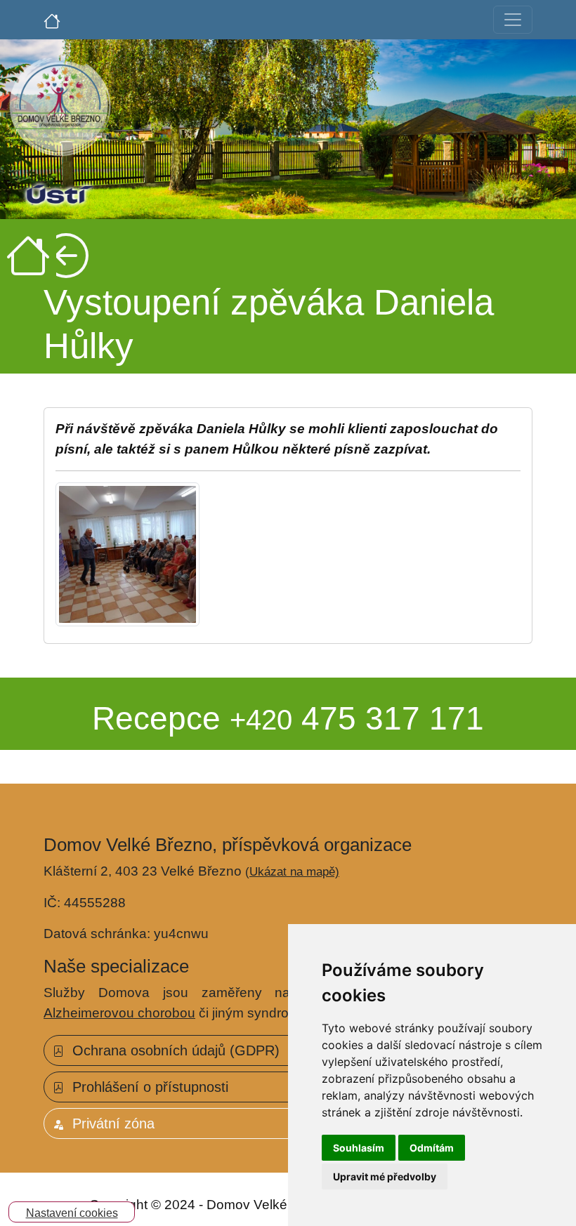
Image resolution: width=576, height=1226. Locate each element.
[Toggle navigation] (512, 20)
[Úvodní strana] (52, 20)
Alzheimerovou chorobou (119, 1013)
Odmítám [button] (432, 1148)
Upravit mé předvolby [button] (384, 1176)
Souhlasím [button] (358, 1148)
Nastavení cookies (72, 1213)
